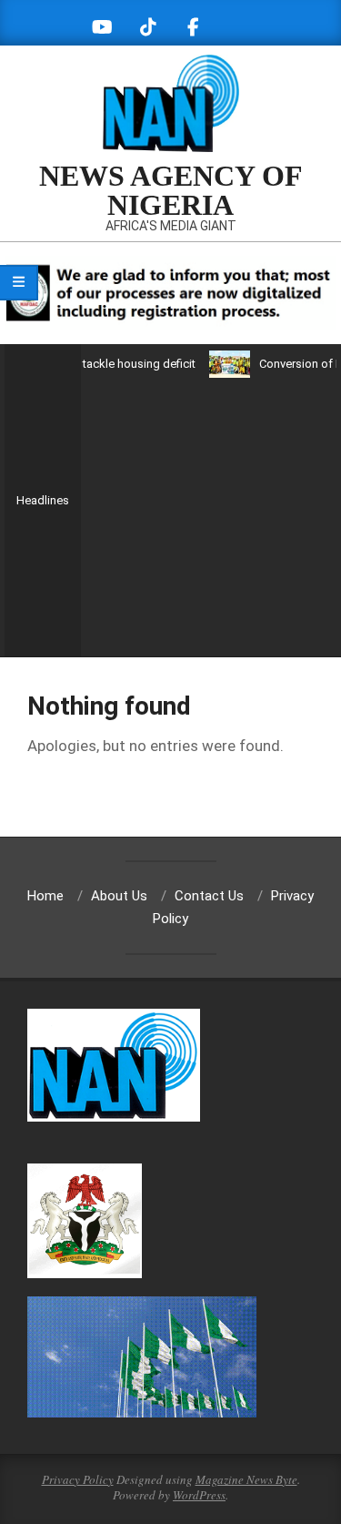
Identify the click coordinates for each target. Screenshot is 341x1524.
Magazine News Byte (246, 1479)
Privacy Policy (78, 1479)
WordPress (199, 1495)
